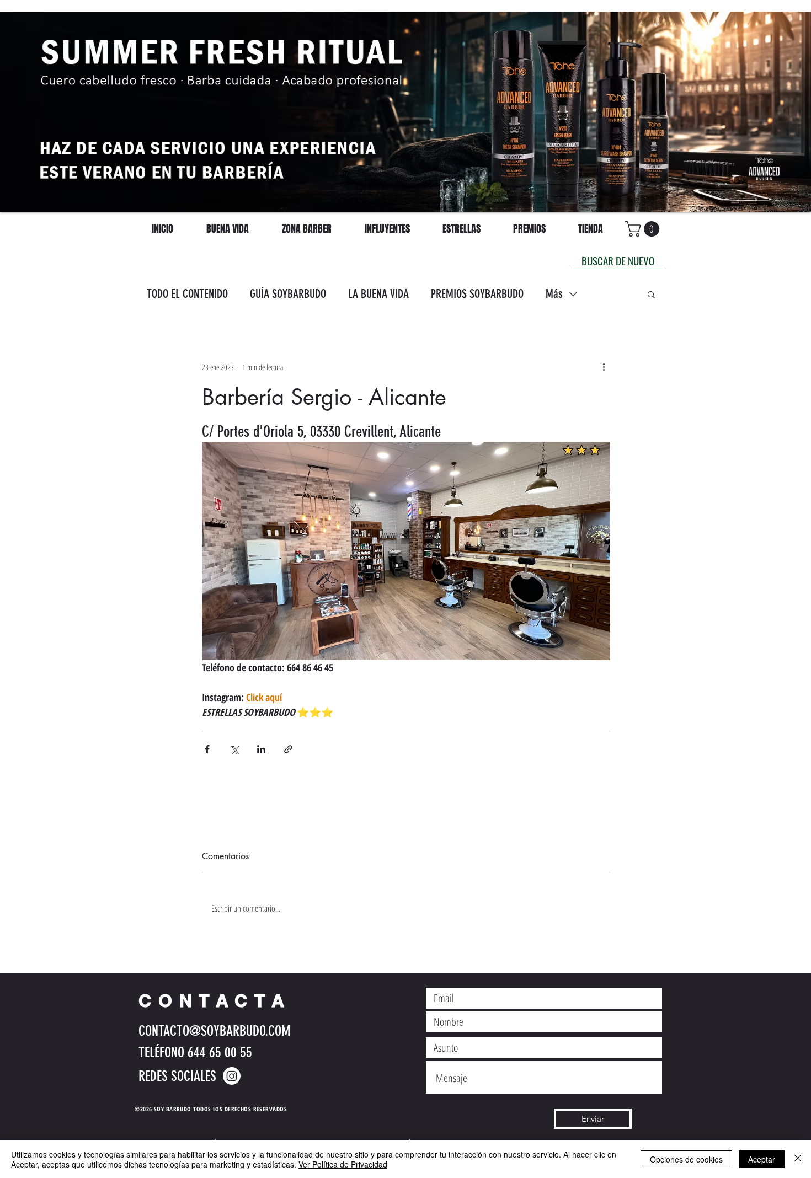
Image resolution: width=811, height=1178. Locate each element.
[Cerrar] (797, 1159)
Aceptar (761, 1159)
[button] (651, 294)
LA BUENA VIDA (378, 293)
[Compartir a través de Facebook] (207, 749)
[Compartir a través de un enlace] (288, 749)
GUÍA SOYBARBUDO (288, 293)
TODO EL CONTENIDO (187, 293)
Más (554, 293)
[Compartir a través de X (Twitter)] (234, 749)
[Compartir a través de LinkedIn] (261, 749)
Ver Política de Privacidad (342, 1164)
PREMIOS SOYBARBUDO (477, 293)
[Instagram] (232, 1076)
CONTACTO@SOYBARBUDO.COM (214, 1031)
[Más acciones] (603, 366)
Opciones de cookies (686, 1159)
